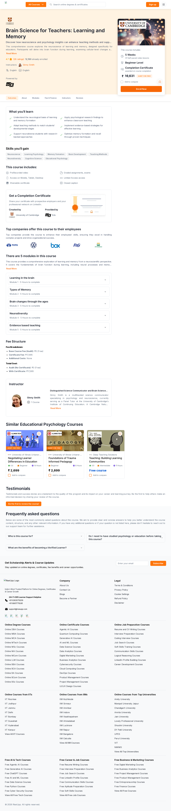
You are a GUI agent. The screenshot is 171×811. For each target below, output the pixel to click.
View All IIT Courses (15, 734)
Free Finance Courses (124, 786)
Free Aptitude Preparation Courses (76, 786)
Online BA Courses (14, 673)
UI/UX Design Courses (70, 686)
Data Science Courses (70, 647)
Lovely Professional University (128, 721)
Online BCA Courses (14, 668)
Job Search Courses (124, 642)
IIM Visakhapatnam (69, 716)
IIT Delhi (9, 712)
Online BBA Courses (14, 664)
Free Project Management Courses (131, 773)
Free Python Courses (15, 786)
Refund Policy (121, 598)
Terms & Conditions (123, 585)
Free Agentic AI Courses (16, 764)
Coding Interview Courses (126, 638)
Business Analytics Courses (73, 660)
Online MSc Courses (14, 647)
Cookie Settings (121, 594)
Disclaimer (119, 603)
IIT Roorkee (10, 699)
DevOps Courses (68, 673)
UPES (117, 734)
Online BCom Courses (15, 677)
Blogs (62, 594)
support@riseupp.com (18, 609)
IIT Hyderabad (12, 725)
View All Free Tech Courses (18, 795)
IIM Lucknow (66, 725)
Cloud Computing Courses (72, 668)
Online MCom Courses (15, 655)
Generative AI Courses (70, 638)
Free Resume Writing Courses (74, 764)
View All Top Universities (126, 751)
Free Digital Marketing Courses (129, 764)
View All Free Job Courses (73, 795)
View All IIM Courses (70, 743)
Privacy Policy (121, 590)
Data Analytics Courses (71, 651)
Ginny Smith (33, 397)
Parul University (122, 738)
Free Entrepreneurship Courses (129, 782)
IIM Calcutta (65, 738)
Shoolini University (123, 725)
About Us (64, 585)
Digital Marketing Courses (72, 655)
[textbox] (59, 359)
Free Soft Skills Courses (71, 791)
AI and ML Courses (69, 642)
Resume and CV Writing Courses (129, 629)
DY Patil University (123, 730)
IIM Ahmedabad (67, 721)
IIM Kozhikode (66, 699)
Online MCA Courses (15, 638)
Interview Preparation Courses (129, 634)
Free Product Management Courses (131, 778)
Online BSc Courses (14, 682)
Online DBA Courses (14, 629)
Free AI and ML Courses (16, 778)
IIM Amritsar (65, 708)
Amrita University (122, 712)
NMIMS (118, 747)
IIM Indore (65, 712)
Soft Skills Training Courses (127, 647)
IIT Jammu (10, 708)
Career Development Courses (128, 664)
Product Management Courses (74, 677)
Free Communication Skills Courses (76, 782)
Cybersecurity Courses (70, 664)
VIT (116, 743)
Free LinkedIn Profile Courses (74, 778)
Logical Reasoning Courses (127, 655)
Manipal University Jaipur (126, 703)
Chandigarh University (124, 708)
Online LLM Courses (14, 660)
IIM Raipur (65, 730)
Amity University (122, 699)
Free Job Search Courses (72, 773)
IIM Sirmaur (65, 703)
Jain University (121, 716)
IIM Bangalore (66, 734)
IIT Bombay (10, 716)
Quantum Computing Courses (74, 634)
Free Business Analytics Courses (130, 769)
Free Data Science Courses (18, 782)
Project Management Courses (74, 682)
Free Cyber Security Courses (19, 791)
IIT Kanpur (10, 730)
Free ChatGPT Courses (16, 773)
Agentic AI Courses (69, 629)
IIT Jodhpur (10, 703)
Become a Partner (68, 598)
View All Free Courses (125, 791)
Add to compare (131, 82)
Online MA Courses (14, 651)
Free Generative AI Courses (18, 769)
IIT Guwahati (11, 721)
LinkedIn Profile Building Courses (130, 660)
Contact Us (65, 590)
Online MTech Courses (16, 642)
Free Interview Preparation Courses (77, 769)
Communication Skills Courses (128, 651)
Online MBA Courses (15, 634)
